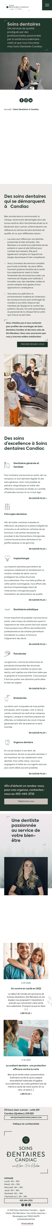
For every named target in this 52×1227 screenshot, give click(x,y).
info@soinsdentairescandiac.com (26, 1117)
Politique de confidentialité (26, 1124)
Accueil (7, 110)
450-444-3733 (24, 794)
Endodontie (20, 698)
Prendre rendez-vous (32, 344)
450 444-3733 (26, 1201)
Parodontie (20, 654)
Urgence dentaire (23, 742)
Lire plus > (26, 1013)
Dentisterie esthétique (26, 610)
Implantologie (21, 558)
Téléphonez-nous (26, 801)
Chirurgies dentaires (15, 514)
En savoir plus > (38, 498)
